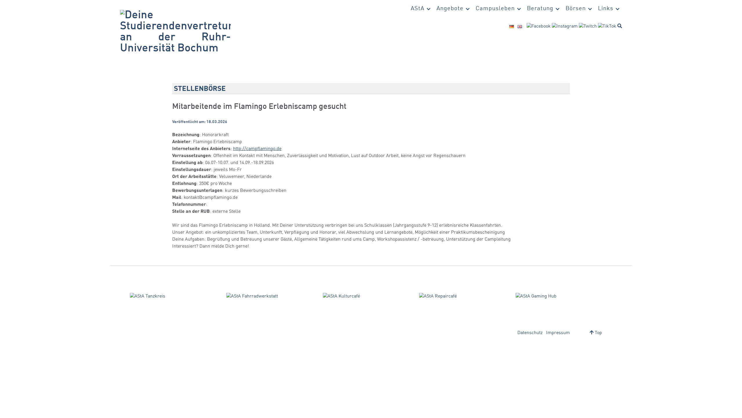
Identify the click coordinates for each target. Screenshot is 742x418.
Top (598, 333)
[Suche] (619, 26)
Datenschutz (530, 333)
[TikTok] (607, 26)
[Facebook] (539, 26)
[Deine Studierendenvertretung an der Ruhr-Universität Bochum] (175, 31)
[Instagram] (565, 26)
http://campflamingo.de (257, 149)
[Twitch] (588, 26)
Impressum (558, 333)
